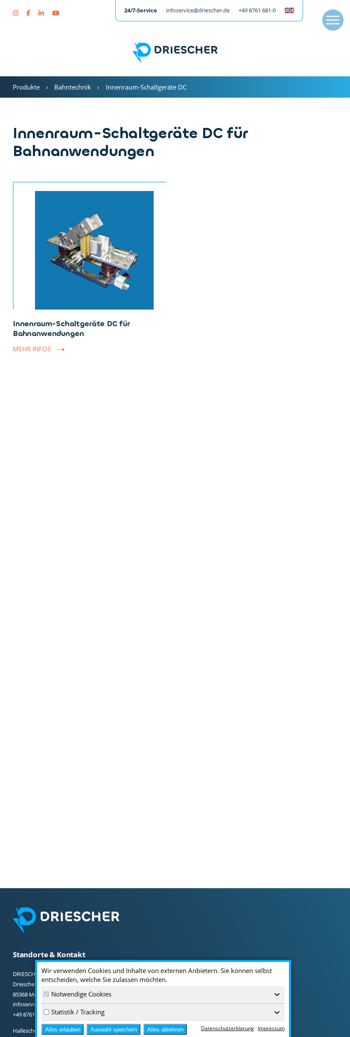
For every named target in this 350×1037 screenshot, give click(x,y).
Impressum (271, 1028)
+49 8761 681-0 (257, 10)
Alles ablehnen (165, 1029)
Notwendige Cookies (81, 994)
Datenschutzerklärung (227, 1028)
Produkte (26, 87)
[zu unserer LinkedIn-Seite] (42, 13)
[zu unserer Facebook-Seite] (29, 13)
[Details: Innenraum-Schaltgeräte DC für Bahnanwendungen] (89, 246)
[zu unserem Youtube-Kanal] (55, 13)
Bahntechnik (72, 87)
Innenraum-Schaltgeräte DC (146, 87)
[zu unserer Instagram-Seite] (16, 13)
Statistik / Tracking (78, 1012)
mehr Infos (32, 349)
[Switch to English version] (289, 10)
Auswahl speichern (113, 1029)
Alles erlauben (62, 1029)
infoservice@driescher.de (198, 10)
